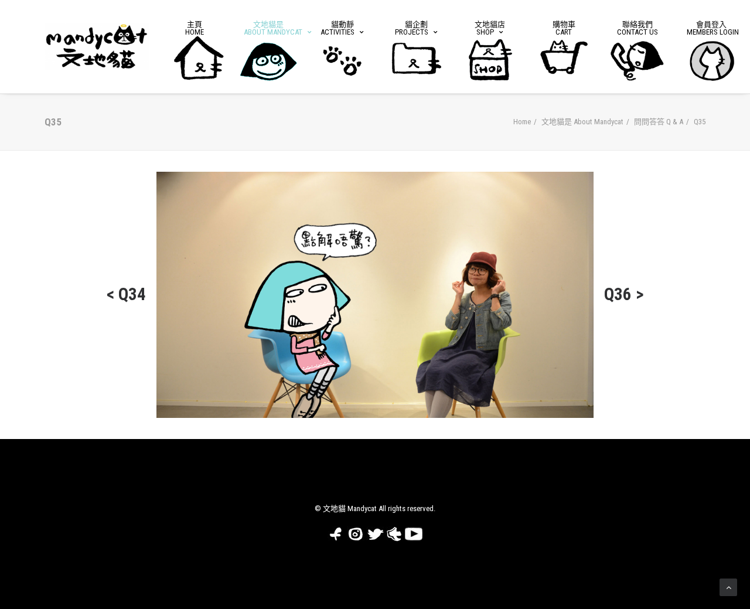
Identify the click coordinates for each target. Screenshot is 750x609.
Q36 (618, 294)
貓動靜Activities (337, 28)
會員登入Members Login (713, 28)
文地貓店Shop (490, 28)
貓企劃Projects (411, 28)
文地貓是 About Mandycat (582, 121)
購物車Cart (564, 28)
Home (522, 121)
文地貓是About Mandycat (273, 28)
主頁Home (194, 28)
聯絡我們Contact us (637, 28)
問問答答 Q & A (658, 121)
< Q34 (126, 294)
